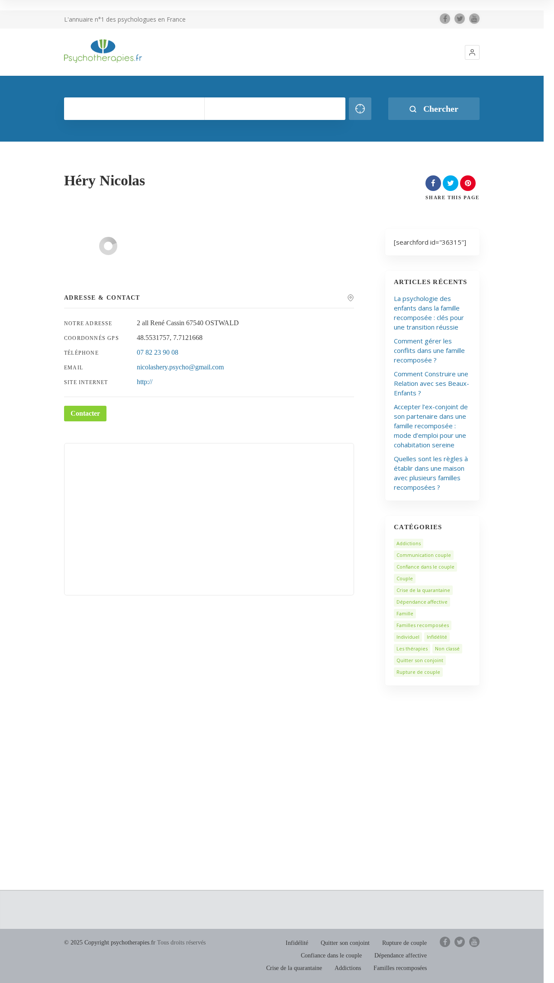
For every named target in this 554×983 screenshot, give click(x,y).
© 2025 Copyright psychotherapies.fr (109, 942)
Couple (404, 578)
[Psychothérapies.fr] (103, 51)
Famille (404, 613)
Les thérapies (412, 648)
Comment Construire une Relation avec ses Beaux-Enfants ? (431, 383)
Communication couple (423, 555)
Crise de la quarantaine (423, 590)
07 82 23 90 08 (157, 352)
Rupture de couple (418, 672)
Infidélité (437, 637)
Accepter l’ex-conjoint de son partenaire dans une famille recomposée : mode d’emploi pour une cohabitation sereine (431, 425)
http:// (144, 381)
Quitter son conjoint (419, 660)
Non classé (447, 648)
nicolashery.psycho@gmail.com (180, 367)
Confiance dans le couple (425, 566)
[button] (472, 52)
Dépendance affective (422, 601)
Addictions (408, 543)
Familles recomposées (422, 625)
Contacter (85, 413)
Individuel (407, 637)
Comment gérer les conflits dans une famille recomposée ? (429, 350)
